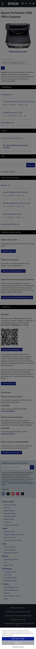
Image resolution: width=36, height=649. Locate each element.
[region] (18, 638)
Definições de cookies (18, 646)
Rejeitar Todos (18, 642)
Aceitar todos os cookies (18, 638)
